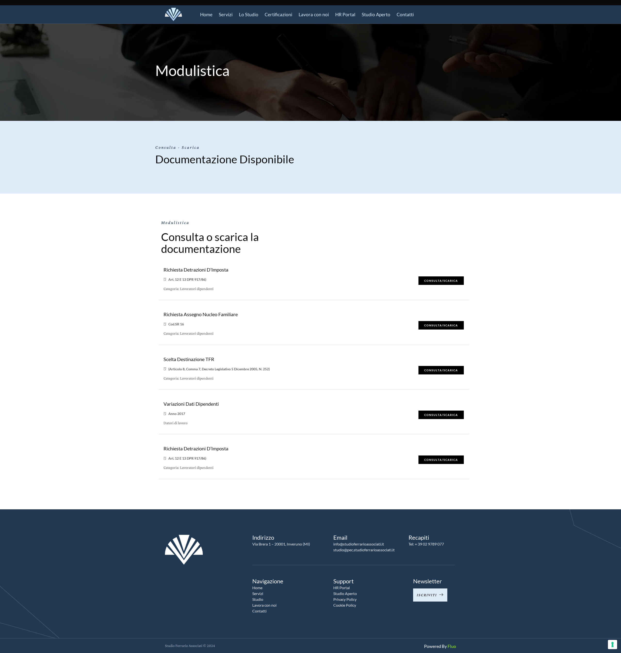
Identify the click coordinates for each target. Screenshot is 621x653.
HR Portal (345, 14)
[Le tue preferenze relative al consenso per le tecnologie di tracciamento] (612, 644)
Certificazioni (278, 14)
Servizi (226, 14)
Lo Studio (248, 14)
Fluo (452, 646)
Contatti (405, 14)
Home (206, 14)
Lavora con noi (314, 14)
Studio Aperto (376, 14)
